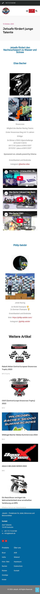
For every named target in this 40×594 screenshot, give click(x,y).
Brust (4, 553)
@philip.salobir (24, 321)
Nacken (4, 566)
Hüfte (4, 557)
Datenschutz (18, 566)
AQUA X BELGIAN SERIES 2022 (14, 466)
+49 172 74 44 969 (10, 531)
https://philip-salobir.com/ (22, 317)
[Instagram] (6, 541)
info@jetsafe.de (9, 533)
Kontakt (16, 571)
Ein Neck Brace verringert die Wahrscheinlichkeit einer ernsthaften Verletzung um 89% (17, 500)
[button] (27, 11)
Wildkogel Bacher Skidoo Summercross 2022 (20, 435)
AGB (15, 553)
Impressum (18, 562)
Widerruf (17, 557)
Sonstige (5, 575)
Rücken (4, 571)
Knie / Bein (5, 562)
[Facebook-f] (3, 541)
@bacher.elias (24, 164)
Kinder (4, 579)
